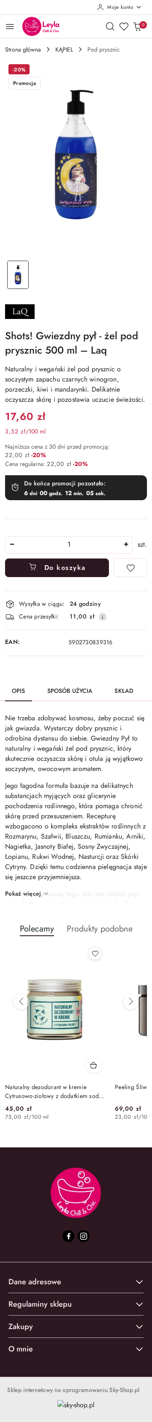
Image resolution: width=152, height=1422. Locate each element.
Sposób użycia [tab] (70, 690)
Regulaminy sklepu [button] (40, 1304)
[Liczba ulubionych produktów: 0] (123, 26)
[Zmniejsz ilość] (11, 545)
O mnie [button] (20, 1348)
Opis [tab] (18, 690)
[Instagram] (84, 1236)
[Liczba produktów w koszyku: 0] (137, 26)
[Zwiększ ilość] (125, 545)
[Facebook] (68, 1236)
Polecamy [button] (37, 929)
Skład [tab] (123, 690)
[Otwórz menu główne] (10, 26)
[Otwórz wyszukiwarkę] (110, 26)
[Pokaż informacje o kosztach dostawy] (102, 616)
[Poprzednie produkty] (21, 1001)
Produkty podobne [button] (100, 929)
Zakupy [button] (20, 1326)
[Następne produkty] (130, 1001)
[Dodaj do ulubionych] (130, 567)
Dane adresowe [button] (34, 1281)
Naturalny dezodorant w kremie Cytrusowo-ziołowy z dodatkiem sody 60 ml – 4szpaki (53, 1091)
